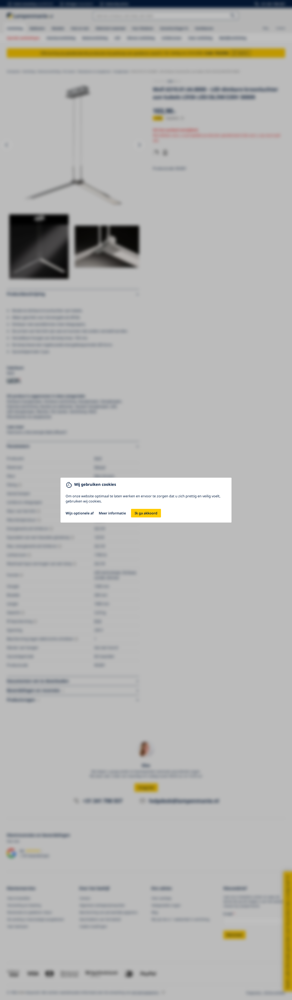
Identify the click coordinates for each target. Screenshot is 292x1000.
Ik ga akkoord (146, 513)
